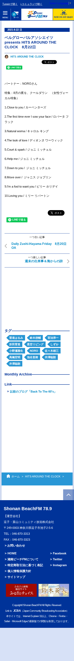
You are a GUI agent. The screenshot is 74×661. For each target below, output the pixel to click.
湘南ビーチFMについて (22, 559)
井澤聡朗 (50, 357)
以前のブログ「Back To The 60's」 (33, 391)
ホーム (15, 476)
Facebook (59, 553)
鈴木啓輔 (35, 337)
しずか (54, 344)
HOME (12, 553)
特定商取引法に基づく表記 (25, 565)
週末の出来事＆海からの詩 (44, 261)
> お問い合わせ (15, 545)
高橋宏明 (14, 357)
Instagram (60, 565)
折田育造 (14, 344)
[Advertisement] (37, 295)
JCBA (17, 610)
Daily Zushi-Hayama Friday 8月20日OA (39, 245)
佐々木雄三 (52, 350)
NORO (34, 350)
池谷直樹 (32, 357)
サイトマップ (16, 577)
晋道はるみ (16, 337)
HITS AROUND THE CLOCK (27, 56)
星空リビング (35, 344)
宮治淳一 (53, 337)
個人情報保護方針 (19, 571)
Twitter (57, 559)
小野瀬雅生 (16, 350)
